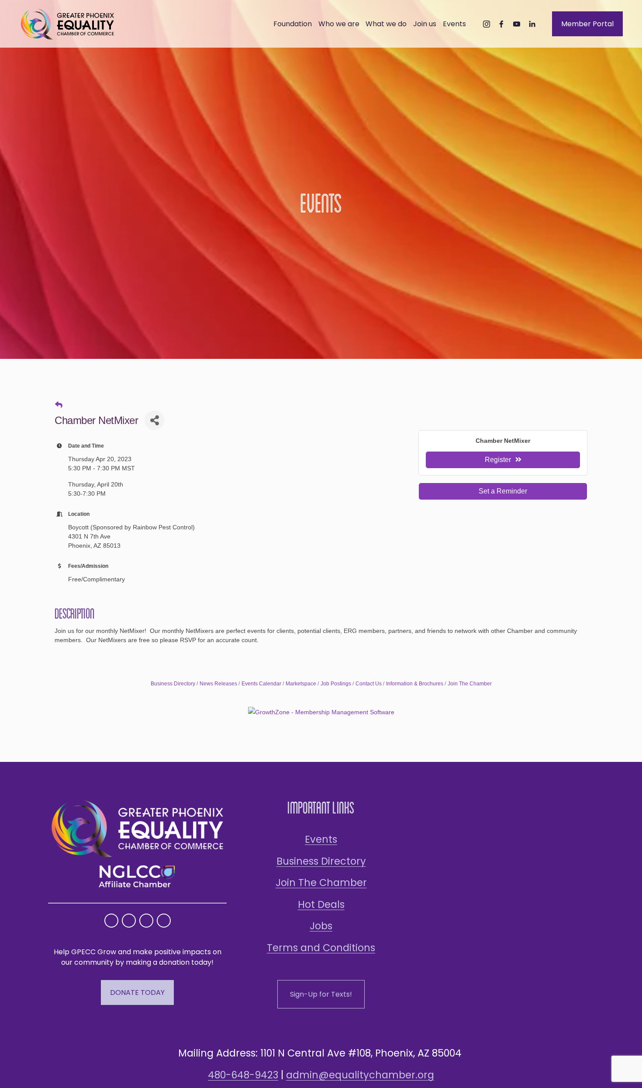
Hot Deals (321, 904)
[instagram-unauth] (486, 24)
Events (321, 839)
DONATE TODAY (137, 992)
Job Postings (336, 684)
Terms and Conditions (321, 948)
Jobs (321, 926)
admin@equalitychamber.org (360, 1075)
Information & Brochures (414, 684)
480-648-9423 (243, 1075)
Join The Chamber (470, 684)
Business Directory (173, 684)
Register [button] (498, 459)
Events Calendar (261, 684)
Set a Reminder (503, 491)
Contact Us (369, 684)
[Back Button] (58, 405)
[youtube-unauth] (516, 24)
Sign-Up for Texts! (321, 994)
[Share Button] (154, 420)
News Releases (218, 684)
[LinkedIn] (532, 24)
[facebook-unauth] (501, 24)
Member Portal (587, 24)
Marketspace (301, 684)
